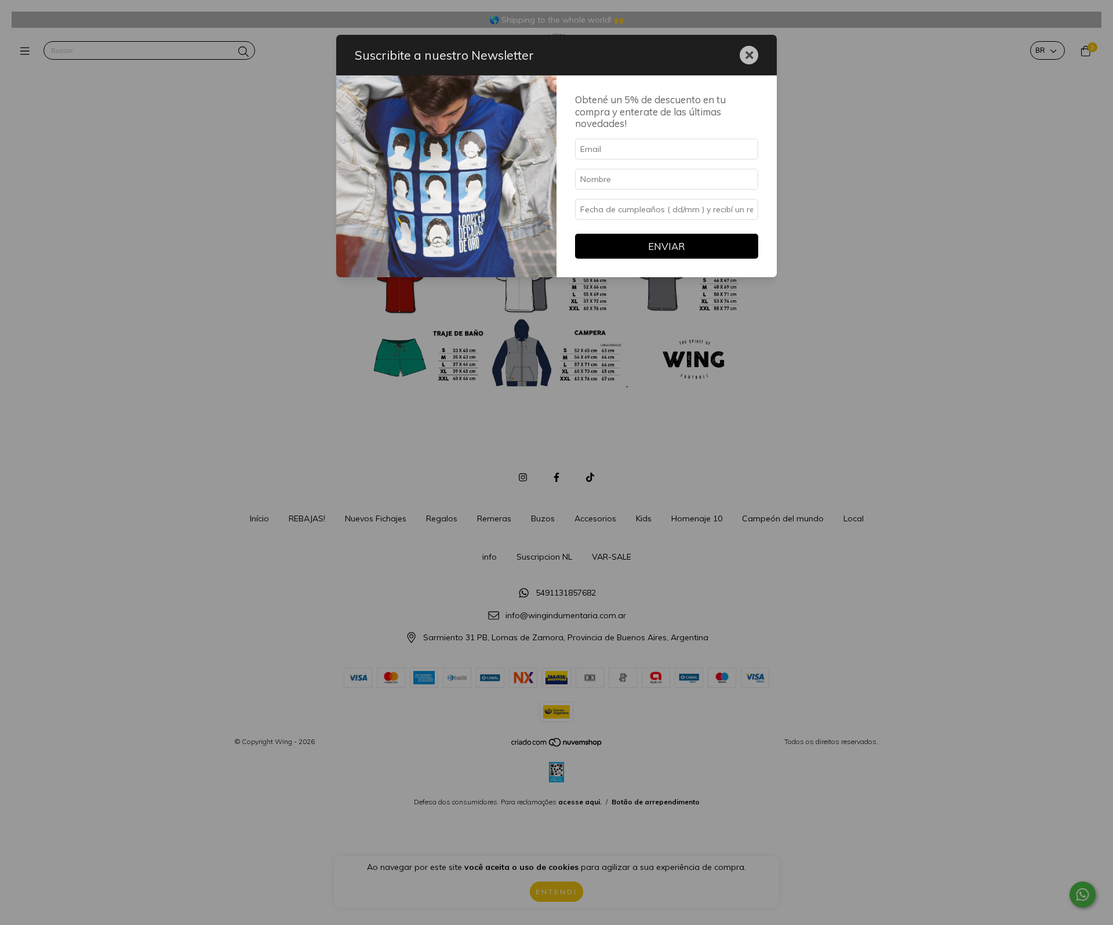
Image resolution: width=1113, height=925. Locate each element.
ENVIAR (666, 246)
